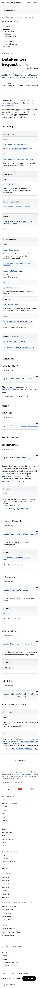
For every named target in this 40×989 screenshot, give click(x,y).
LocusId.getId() (10, 191)
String (6, 282)
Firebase (5, 959)
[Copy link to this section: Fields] (11, 406)
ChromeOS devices (8, 861)
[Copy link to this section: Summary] (15, 126)
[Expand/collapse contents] (14, 26)
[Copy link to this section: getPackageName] (21, 577)
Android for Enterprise (9, 803)
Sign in (34, 2)
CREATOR (7, 229)
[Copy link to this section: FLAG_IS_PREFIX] (20, 366)
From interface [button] (19, 207)
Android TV (5, 868)
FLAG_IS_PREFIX (10, 185)
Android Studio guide (9, 906)
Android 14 (5, 887)
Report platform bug (8, 929)
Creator (24, 221)
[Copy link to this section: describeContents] (21, 445)
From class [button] (15, 341)
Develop (19, 17)
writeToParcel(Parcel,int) (13, 476)
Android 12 (5, 894)
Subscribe (29, 978)
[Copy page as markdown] (27, 65)
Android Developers (8, 17)
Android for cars (7, 865)
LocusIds (9, 105)
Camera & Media (7, 839)
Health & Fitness (7, 836)
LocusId (20, 165)
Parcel (19, 321)
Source (4, 810)
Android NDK (6, 920)
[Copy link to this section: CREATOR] (14, 413)
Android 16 (5, 880)
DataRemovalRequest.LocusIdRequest (18, 159)
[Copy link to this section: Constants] (16, 359)
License (11, 973)
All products (6, 966)
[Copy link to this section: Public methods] (23, 438)
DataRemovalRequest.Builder (15, 145)
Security (4, 807)
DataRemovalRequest (20, 148)
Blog (3, 817)
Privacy (4, 842)
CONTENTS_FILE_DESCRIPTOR (13, 481)
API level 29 (11, 53)
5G (3, 846)
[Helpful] (15, 21)
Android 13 (5, 891)
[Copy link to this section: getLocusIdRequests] (24, 521)
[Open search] (24, 2)
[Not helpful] (18, 21)
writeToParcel (10, 321)
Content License (26, 774)
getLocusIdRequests (12, 271)
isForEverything (10, 305)
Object (12, 77)
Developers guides (8, 910)
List (5, 264)
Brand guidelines (22, 973)
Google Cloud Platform (10, 962)
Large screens (6, 855)
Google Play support (8, 935)
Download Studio (7, 916)
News (3, 813)
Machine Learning (8, 832)
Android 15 (5, 884)
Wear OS (5, 858)
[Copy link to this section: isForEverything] (19, 631)
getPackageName (10, 288)
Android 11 (5, 897)
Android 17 (5, 877)
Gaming (4, 829)
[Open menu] (3, 2)
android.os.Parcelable (24, 207)
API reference (9, 10)
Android (4, 800)
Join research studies (9, 939)
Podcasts (5, 820)
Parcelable (32, 77)
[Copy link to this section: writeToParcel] (17, 681)
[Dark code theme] (37, 376)
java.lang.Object (7, 83)
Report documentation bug (11, 932)
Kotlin (29, 68)
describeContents (11, 250)
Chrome (4, 956)
